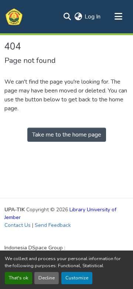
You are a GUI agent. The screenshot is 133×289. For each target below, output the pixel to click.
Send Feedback (53, 225)
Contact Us (17, 225)
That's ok (18, 278)
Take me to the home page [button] (66, 135)
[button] (14, 16)
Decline (46, 278)
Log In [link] (92, 17)
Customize (76, 278)
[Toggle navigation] (118, 17)
